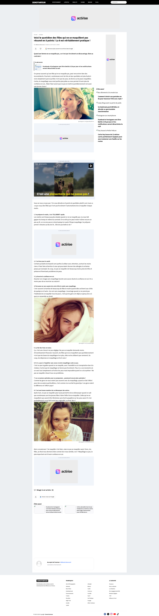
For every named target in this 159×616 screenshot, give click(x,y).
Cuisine (83, 2)
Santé (89, 589)
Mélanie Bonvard (40, 45)
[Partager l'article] (35, 48)
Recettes (68, 598)
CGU (110, 596)
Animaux (68, 586)
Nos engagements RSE (114, 591)
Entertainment (56, 2)
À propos (111, 584)
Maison (90, 2)
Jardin (67, 605)
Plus (96, 2)
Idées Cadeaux (91, 603)
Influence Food (112, 598)
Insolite (75, 2)
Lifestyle (66, 2)
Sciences (90, 591)
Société (89, 593)
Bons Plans (68, 589)
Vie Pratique (90, 598)
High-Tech (68, 600)
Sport (89, 596)
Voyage (89, 600)
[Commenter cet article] (40, 48)
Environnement (69, 593)
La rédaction (112, 589)
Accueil (35, 35)
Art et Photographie (70, 584)
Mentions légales (113, 593)
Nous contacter (112, 586)
